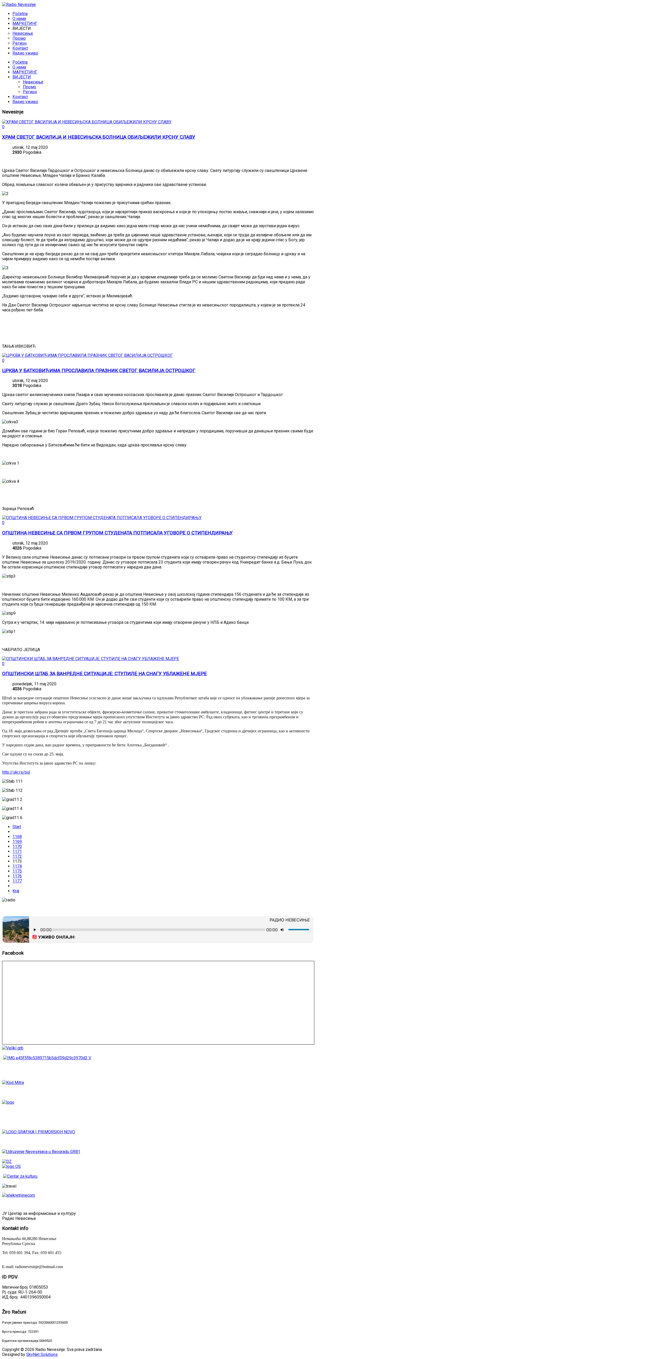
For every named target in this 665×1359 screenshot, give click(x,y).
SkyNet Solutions (42, 1354)
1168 (17, 836)
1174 (17, 866)
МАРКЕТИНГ (24, 72)
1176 (17, 876)
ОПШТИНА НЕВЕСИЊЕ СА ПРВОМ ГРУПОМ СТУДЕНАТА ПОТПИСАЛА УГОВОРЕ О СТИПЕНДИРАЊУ (117, 533)
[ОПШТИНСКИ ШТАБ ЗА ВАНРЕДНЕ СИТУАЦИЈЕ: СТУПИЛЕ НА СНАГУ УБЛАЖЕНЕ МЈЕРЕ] (90, 658)
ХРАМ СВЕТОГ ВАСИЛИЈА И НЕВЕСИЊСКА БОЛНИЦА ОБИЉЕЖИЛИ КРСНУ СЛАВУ (98, 137)
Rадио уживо (25, 101)
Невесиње (33, 81)
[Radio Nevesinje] (19, 4)
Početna (20, 62)
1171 (17, 851)
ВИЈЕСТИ (21, 77)
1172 (17, 856)
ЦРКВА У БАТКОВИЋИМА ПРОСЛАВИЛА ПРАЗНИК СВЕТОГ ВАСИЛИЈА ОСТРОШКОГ (98, 370)
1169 (17, 841)
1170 (17, 846)
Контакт (20, 96)
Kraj (15, 890)
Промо (29, 86)
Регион (30, 91)
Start (16, 826)
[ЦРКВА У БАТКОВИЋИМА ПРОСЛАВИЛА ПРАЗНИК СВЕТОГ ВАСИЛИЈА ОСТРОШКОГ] (87, 355)
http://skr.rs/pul (16, 772)
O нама (19, 67)
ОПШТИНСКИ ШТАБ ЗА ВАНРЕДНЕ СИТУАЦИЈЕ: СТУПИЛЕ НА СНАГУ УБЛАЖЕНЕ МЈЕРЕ (104, 674)
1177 (17, 881)
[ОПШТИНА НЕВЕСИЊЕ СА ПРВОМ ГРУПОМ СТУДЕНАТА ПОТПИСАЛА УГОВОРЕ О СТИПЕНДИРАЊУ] (102, 517)
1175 (17, 871)
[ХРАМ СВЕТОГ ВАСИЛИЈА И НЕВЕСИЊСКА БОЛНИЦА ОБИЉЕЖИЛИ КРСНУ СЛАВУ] (86, 121)
